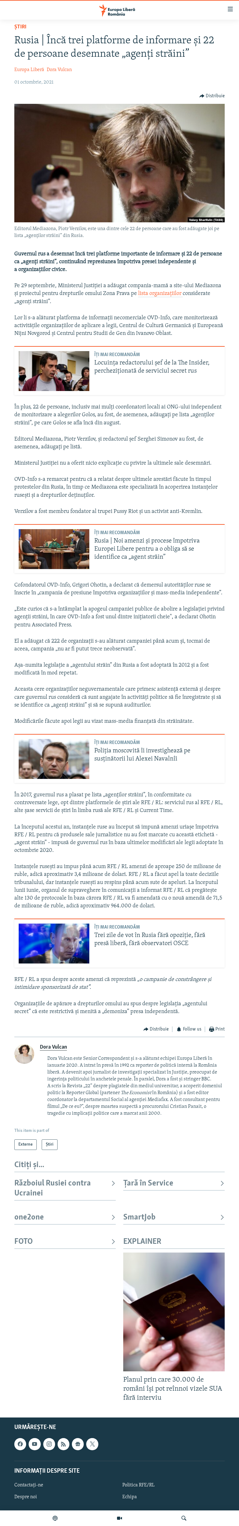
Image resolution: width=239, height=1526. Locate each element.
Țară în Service (148, 1183)
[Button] (212, 96)
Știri (20, 27)
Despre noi (25, 1497)
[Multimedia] (119, 1518)
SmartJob (139, 1217)
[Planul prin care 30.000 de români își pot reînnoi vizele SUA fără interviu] (174, 1312)
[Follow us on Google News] (78, 1444)
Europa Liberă (29, 69)
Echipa (129, 1497)
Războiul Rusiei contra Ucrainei (52, 1188)
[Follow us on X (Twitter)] (92, 1444)
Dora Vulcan (59, 69)
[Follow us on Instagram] (49, 1444)
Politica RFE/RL (138, 1485)
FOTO (23, 1242)
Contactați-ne (28, 1485)
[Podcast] (55, 1518)
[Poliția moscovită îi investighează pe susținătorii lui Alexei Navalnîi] (54, 759)
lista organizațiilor (160, 294)
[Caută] (184, 1518)
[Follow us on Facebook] (20, 1444)
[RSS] (63, 1444)
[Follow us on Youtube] (34, 1444)
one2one (29, 1217)
